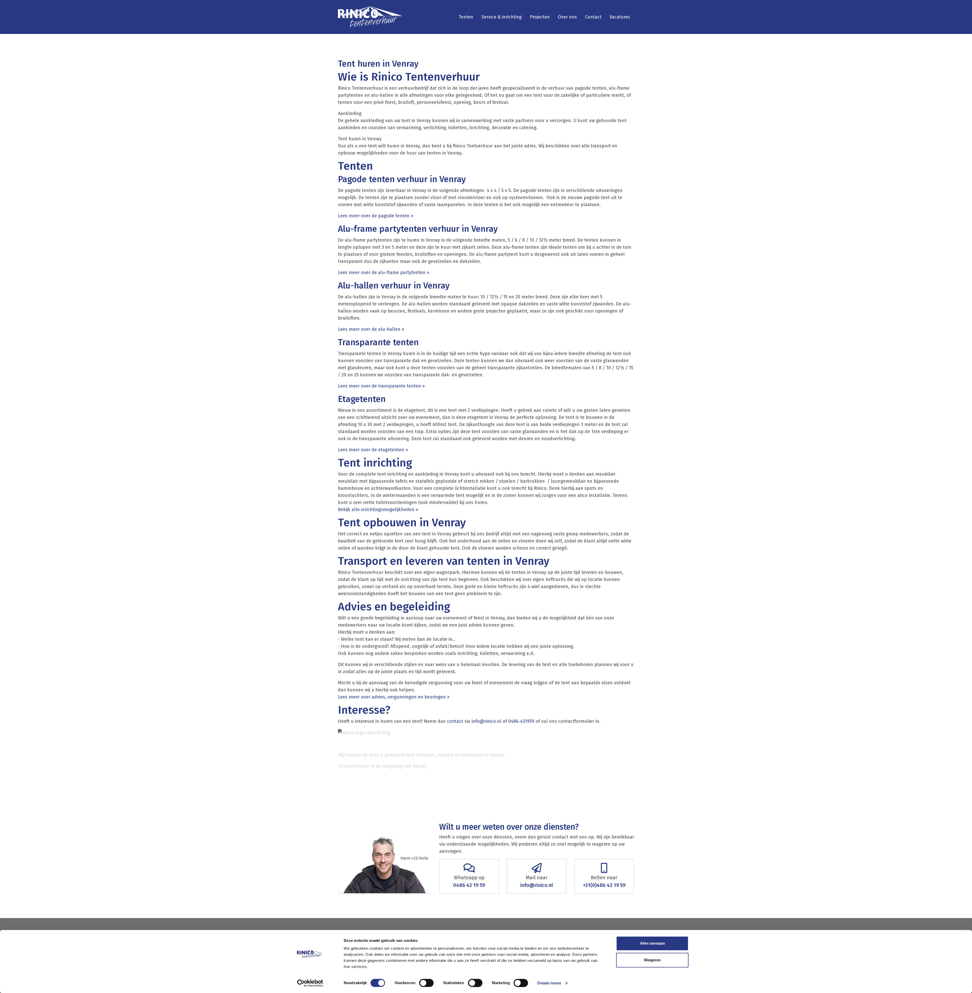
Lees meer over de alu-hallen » (371, 329)
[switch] (426, 983)
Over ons (567, 17)
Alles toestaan (652, 943)
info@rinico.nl (486, 721)
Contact (593, 17)
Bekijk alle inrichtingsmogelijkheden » (379, 509)
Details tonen (549, 983)
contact (455, 721)
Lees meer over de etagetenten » (373, 450)
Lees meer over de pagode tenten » (376, 216)
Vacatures (620, 17)
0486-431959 (521, 721)
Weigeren (652, 960)
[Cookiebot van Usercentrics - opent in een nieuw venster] (310, 983)
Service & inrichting (501, 17)
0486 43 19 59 (469, 885)
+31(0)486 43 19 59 (604, 885)
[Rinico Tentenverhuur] (370, 17)
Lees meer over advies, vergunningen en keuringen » (394, 697)
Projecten (540, 17)
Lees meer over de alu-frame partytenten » (384, 272)
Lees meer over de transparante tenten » (381, 386)
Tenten (466, 17)
